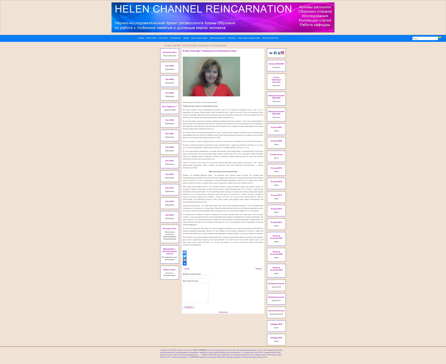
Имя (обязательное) (190, 281)
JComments (223, 312)
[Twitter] (223, 256)
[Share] (223, 263)
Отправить (189, 307)
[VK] (223, 260)
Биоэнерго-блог (169, 228)
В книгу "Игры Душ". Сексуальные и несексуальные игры (210, 50)
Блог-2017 (177, 45)
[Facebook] (223, 252)
